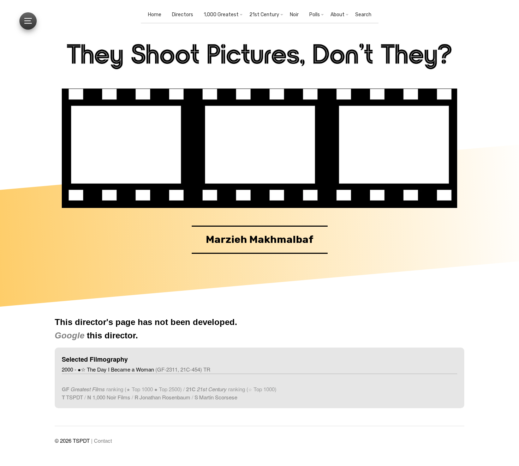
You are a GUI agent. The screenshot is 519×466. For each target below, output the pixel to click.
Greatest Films (88, 389)
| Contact (101, 440)
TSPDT (74, 397)
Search (363, 15)
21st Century (264, 15)
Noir (294, 15)
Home (154, 15)
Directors (182, 15)
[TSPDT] (259, 57)
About (337, 15)
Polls (314, 15)
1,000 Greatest (221, 15)
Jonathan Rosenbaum (164, 397)
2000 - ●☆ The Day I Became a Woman (136, 369)
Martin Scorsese (218, 397)
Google (69, 335)
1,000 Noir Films (111, 397)
